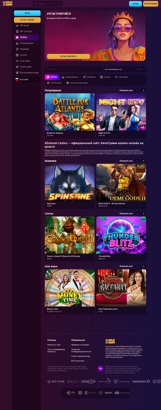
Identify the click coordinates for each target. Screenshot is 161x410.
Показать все (126, 90)
